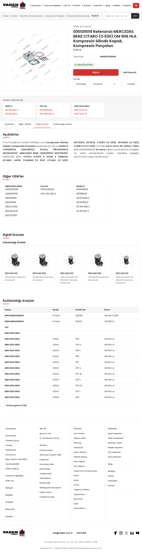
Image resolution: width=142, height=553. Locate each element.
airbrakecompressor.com (90, 548)
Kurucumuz (11, 454)
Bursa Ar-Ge (45, 433)
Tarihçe (9, 445)
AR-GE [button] (67, 5)
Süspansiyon (79, 494)
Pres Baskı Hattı (47, 464)
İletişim (127, 5)
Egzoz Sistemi (80, 452)
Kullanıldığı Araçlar (62, 124)
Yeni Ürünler (79, 433)
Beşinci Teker (80, 438)
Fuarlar (111, 476)
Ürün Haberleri (114, 457)
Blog (108, 5)
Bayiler (9, 495)
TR (136, 5)
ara (135, 15)
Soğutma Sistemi (81, 489)
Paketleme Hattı (47, 497)
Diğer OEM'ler (25, 124)
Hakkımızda (11, 450)
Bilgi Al (96, 72)
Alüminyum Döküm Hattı (50, 454)
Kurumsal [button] (36, 5)
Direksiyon (78, 447)
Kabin (76, 475)
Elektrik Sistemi (80, 457)
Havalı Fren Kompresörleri (31, 16)
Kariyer (9, 516)
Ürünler (87, 5)
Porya (76, 485)
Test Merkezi (45, 478)
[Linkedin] (132, 533)
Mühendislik (45, 469)
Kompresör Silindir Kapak (77, 16)
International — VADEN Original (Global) (58, 548)
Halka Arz (10, 480)
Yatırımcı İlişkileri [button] (52, 5)
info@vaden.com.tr (63, 533)
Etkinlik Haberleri (115, 447)
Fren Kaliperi (79, 461)
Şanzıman (78, 499)
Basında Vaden (115, 443)
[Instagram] (121, 533)
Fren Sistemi (79, 466)
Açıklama (9, 124)
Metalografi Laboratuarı (50, 487)
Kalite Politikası (12, 468)
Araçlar (9, 502)
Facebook (97, 84)
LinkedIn (131, 84)
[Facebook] (115, 533)
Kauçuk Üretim (46, 450)
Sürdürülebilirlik (12, 464)
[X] (126, 532)
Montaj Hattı (45, 483)
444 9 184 (81, 533)
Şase (76, 503)
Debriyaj (77, 443)
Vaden (6, 16)
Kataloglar (112, 480)
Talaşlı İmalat (46, 473)
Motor (76, 480)
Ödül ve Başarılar (116, 438)
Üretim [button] (77, 5)
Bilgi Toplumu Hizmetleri (16, 459)
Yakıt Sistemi (79, 508)
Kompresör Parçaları (54, 16)
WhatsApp (81, 84)
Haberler (98, 5)
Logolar (111, 485)
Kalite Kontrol (46, 492)
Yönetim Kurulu (12, 440)
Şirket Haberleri (115, 433)
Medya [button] (117, 5)
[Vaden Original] (14, 5)
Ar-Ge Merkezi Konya (49, 438)
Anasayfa (11, 428)
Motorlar (10, 509)
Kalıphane (44, 459)
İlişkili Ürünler (42, 124)
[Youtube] (137, 533)
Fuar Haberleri (114, 452)
